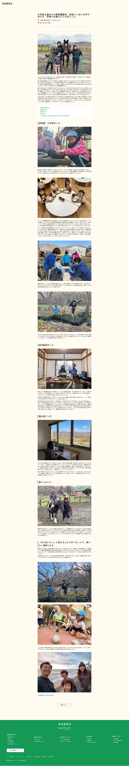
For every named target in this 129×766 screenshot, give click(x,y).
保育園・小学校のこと (45, 108)
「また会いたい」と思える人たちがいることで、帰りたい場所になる (55, 116)
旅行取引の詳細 (37, 756)
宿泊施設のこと (43, 110)
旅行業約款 (44, 756)
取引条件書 (51, 756)
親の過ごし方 (43, 112)
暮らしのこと (43, 114)
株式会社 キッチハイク (12, 760)
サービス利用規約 (10, 756)
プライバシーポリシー (20, 756)
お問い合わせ (29, 756)
